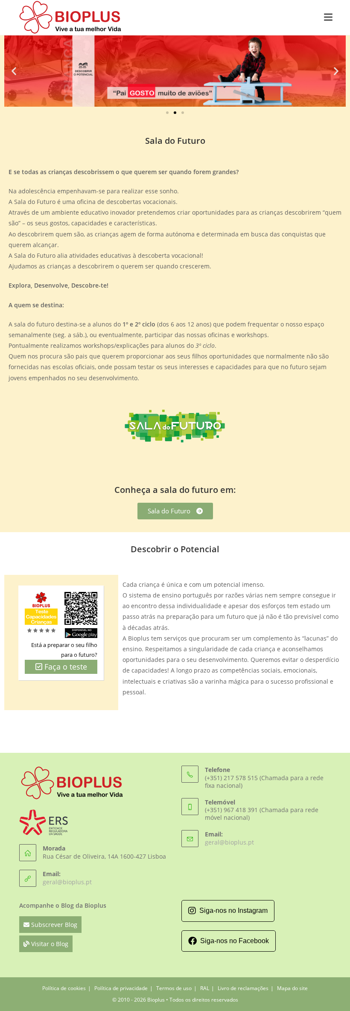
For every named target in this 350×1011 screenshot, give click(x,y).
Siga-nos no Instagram (233, 910)
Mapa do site (292, 988)
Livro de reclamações (243, 988)
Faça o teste (64, 666)
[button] (14, 71)
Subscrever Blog (53, 925)
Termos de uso (174, 988)
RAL (204, 988)
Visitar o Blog (48, 944)
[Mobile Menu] (328, 16)
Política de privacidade (121, 988)
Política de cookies (64, 988)
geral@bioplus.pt (67, 882)
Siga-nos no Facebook (234, 940)
